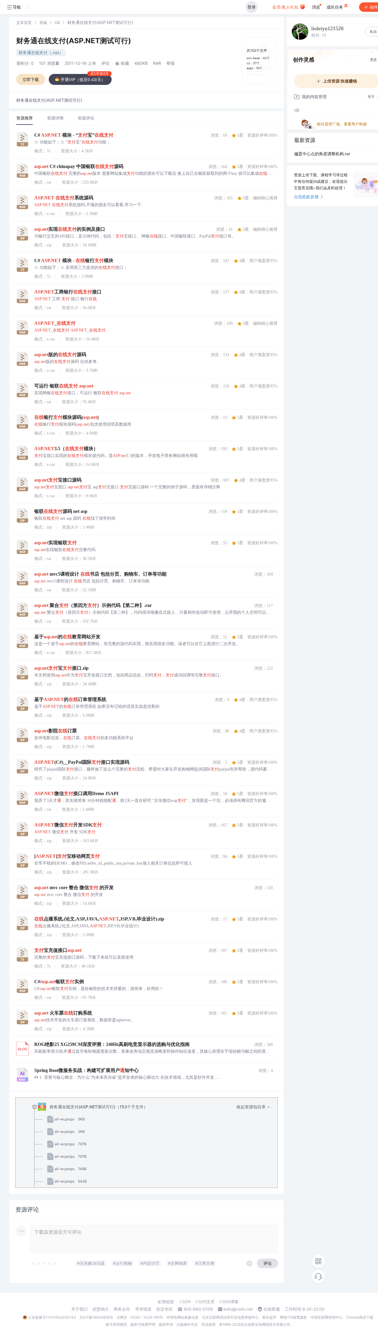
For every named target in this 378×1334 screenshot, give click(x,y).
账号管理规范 (116, 1324)
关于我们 (79, 1309)
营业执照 (208, 1324)
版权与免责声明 (143, 1324)
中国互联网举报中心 (327, 1317)
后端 (43, 22)
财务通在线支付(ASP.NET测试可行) (73, 40)
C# (57, 22)
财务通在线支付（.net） (41, 52)
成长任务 (335, 6)
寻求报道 (143, 1309)
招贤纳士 (100, 1309)
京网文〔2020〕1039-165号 (140, 1317)
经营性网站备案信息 (182, 1317)
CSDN (185, 1302)
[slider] (44, 1263)
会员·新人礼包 (285, 6)
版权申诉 (166, 1324)
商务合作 (122, 1309)
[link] (24, 22)
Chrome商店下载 (359, 1317)
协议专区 (164, 1309)
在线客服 (271, 1309)
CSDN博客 (229, 1302)
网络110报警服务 (293, 1317)
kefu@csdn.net (238, 1309)
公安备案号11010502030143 (52, 1317)
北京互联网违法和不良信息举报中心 (230, 1317)
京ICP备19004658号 (96, 1317)
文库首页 (24, 22)
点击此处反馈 (306, 196)
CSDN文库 (205, 1302)
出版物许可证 (187, 1324)
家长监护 (269, 1317)
